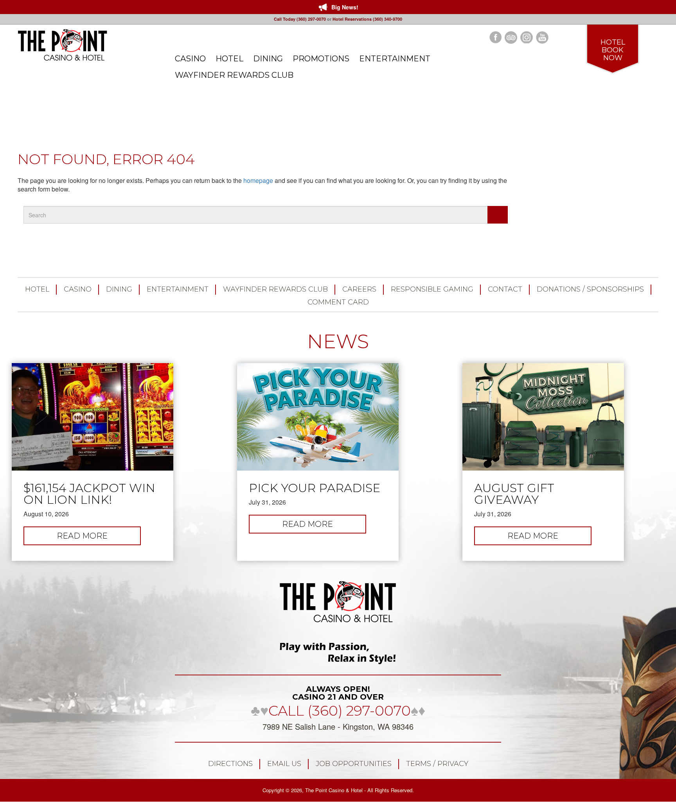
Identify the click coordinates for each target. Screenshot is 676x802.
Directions (230, 763)
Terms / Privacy (437, 763)
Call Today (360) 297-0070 (300, 19)
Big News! (344, 7)
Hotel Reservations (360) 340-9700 (367, 19)
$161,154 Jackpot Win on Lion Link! (89, 494)
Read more (99, 538)
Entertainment (178, 289)
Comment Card (338, 302)
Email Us (284, 763)
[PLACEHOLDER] (497, 215)
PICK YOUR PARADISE (314, 488)
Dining (119, 289)
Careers (359, 289)
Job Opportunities (354, 763)
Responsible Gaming (432, 289)
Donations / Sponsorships (590, 289)
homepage (258, 180)
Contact (505, 289)
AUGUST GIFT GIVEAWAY (514, 494)
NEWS (338, 341)
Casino (78, 289)
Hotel (37, 289)
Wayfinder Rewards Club (275, 289)
